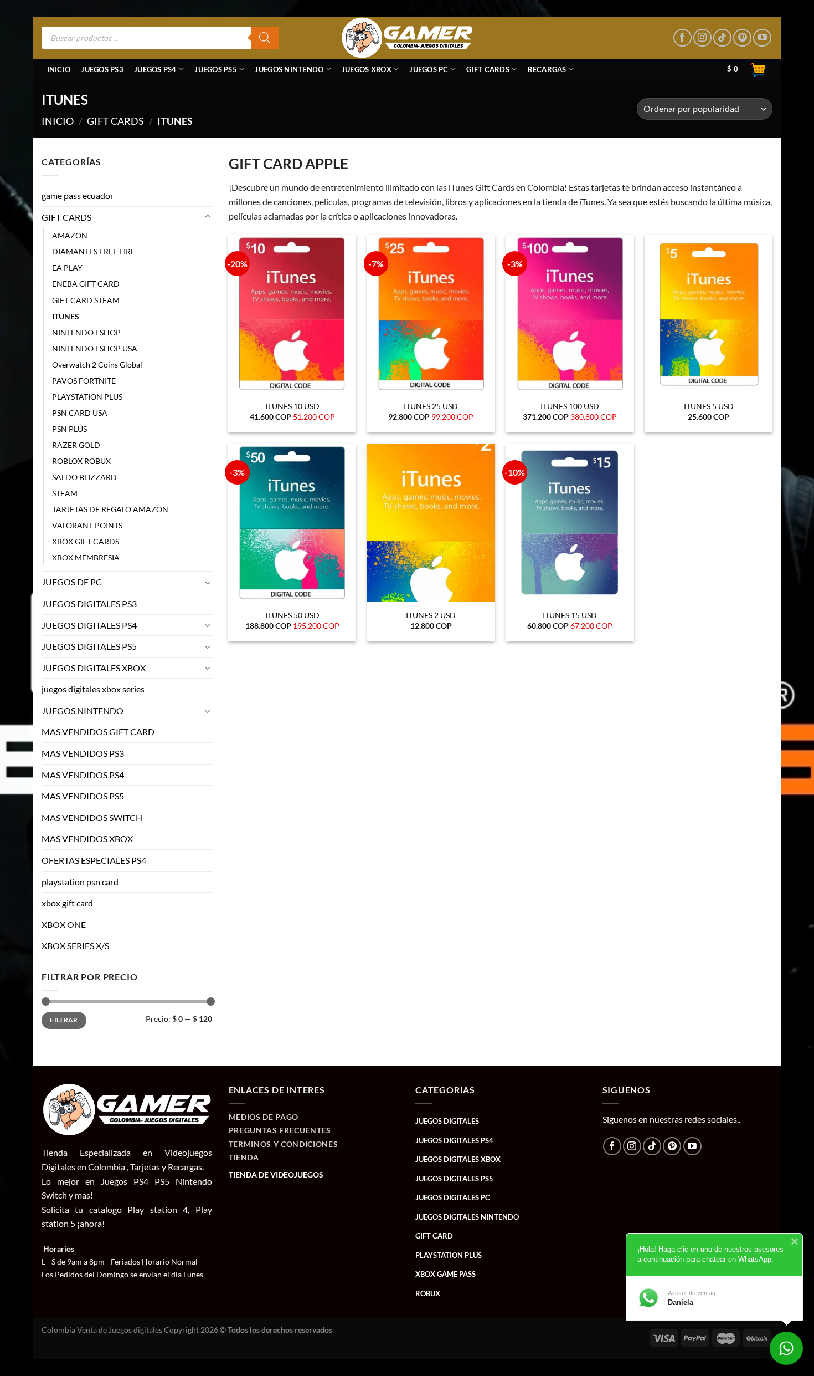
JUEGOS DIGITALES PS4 (89, 625)
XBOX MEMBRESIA (86, 558)
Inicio (59, 69)
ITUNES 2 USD (431, 615)
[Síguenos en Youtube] (762, 38)
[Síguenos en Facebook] (682, 38)
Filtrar (64, 1020)
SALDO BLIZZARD (84, 477)
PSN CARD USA (79, 412)
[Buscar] (265, 38)
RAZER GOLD (76, 445)
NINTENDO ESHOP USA (94, 348)
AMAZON (69, 236)
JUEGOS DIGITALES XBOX (94, 667)
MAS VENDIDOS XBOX (87, 839)
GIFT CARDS (487, 69)
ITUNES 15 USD (570, 615)
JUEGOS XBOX (366, 69)
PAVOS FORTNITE (84, 380)
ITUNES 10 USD (292, 406)
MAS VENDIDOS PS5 (83, 796)
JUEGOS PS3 (102, 69)
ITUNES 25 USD (431, 406)
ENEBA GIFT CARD (86, 284)
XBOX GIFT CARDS (85, 541)
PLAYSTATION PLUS (87, 396)
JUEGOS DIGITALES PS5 (89, 646)
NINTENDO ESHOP (86, 332)
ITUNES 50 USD (292, 615)
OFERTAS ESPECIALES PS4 (94, 860)
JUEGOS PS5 (215, 69)
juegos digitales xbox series (93, 689)
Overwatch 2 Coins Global (97, 364)
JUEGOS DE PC (72, 582)
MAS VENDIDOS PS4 (83, 774)
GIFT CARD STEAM (86, 300)
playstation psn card (80, 881)
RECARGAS (547, 69)
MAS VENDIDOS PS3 (83, 753)
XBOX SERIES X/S (75, 946)
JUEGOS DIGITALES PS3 (89, 603)
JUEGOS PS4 (155, 69)
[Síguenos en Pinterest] (742, 38)
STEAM (65, 493)
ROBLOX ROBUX (81, 461)
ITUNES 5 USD (709, 406)
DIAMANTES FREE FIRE (93, 252)
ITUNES (65, 316)
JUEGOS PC (428, 69)
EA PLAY (67, 268)
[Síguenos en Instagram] (702, 38)
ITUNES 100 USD (569, 406)
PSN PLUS (69, 429)
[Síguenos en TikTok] (722, 38)
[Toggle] (207, 217)
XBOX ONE (64, 924)
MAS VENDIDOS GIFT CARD (98, 732)
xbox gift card (67, 903)
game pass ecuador (78, 195)
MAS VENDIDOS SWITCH (92, 817)
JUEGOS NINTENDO (289, 69)
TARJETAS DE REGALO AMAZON (110, 509)
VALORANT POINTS (87, 525)
